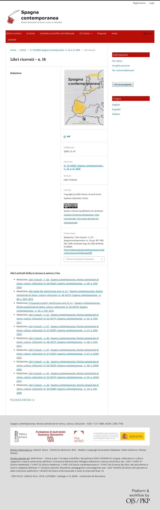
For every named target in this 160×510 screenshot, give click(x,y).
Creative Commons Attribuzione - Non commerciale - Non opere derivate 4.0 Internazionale (81, 218)
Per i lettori (117, 61)
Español (116, 109)
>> (33, 399)
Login (151, 3)
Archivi (23, 50)
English (116, 104)
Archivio (30, 33)
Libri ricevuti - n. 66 (39, 361)
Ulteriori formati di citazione (80, 259)
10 (28, 399)
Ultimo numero (13, 33)
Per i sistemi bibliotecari (123, 70)
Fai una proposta (122, 84)
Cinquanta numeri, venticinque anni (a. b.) (51, 302)
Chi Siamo (84, 33)
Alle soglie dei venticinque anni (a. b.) (48, 291)
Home (13, 50)
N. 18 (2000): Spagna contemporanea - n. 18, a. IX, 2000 (55, 50)
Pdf (68, 136)
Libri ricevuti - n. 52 (39, 314)
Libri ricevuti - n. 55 (39, 373)
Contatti (12, 39)
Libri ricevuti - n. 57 (39, 326)
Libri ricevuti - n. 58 (39, 279)
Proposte (102, 33)
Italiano (116, 114)
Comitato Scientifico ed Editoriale (57, 33)
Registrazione (139, 3)
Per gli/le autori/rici (121, 65)
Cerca (149, 33)
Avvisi (115, 33)
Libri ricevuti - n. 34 (39, 385)
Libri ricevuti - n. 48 (39, 338)
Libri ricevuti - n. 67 (39, 349)
